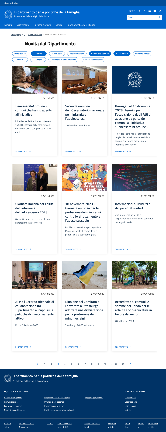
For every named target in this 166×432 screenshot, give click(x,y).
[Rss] (159, 10)
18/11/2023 (97, 196)
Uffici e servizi (131, 405)
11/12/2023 (147, 98)
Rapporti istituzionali (94, 397)
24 (123, 363)
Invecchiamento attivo (54, 405)
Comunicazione (35, 34)
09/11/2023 (147, 196)
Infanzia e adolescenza (54, 401)
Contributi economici (13, 405)
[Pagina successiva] (130, 364)
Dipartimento (130, 397)
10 (105, 363)
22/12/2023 (47, 98)
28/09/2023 (147, 293)
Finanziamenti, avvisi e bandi (57, 397)
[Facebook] (138, 10)
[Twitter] (143, 10)
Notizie (128, 410)
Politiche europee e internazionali (59, 410)
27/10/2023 (47, 293)
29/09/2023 (97, 293)
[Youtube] (153, 10)
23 (116, 363)
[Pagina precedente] (37, 364)
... (24, 34)
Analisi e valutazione (13, 397)
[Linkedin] (148, 10)
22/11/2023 (47, 196)
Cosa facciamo (131, 401)
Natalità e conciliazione (14, 410)
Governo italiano (11, 3)
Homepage (16, 34)
